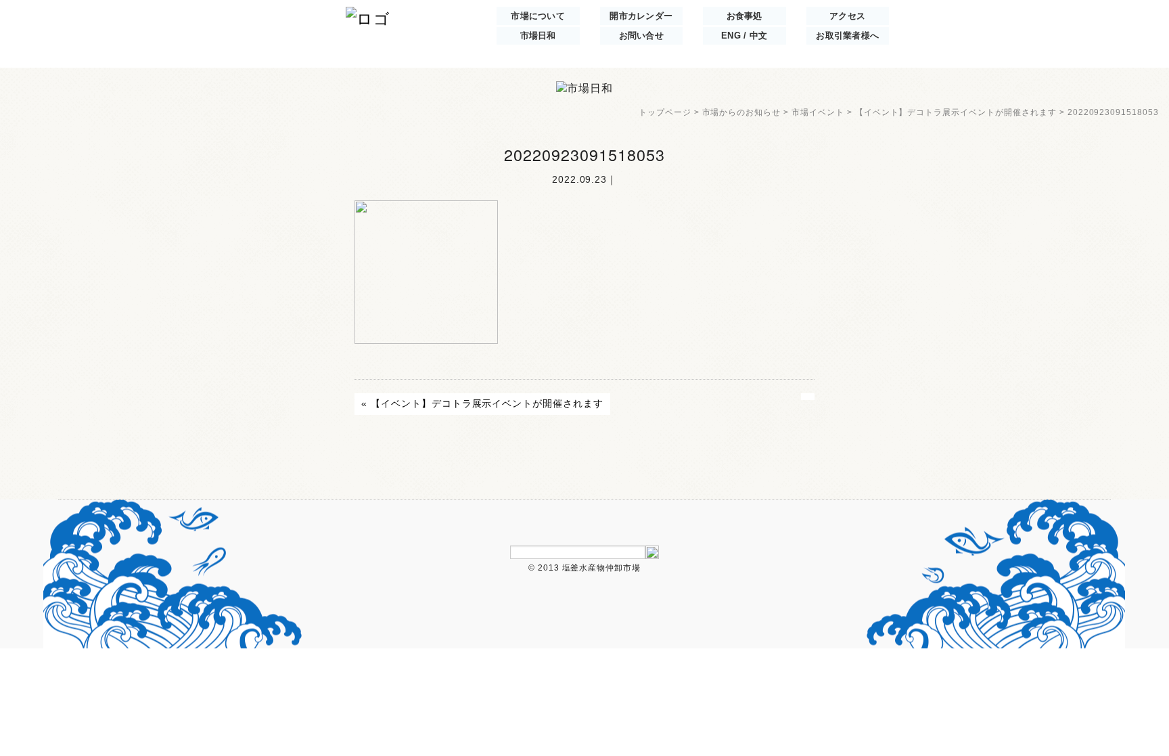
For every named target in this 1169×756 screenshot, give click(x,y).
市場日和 (538, 36)
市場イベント (818, 112)
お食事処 (744, 16)
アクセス (847, 16)
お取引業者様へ (847, 36)
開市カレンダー (641, 16)
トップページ (665, 112)
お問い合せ (641, 36)
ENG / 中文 (744, 36)
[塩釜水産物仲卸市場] (368, 17)
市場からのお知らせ (741, 112)
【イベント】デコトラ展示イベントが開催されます (956, 112)
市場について (538, 16)
